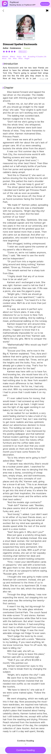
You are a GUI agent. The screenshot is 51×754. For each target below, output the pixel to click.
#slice (19, 57)
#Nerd (12, 57)
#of (24, 57)
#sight (27, 58)
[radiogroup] (9, 51)
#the (15, 58)
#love (4, 58)
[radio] (4, 51)
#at (10, 58)
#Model (5, 57)
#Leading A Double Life (37, 57)
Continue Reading (25, 750)
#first (21, 58)
